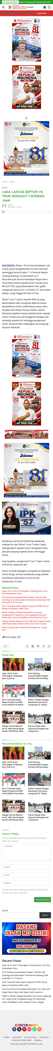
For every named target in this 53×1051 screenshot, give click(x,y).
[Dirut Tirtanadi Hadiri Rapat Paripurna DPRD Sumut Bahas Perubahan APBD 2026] (13, 690)
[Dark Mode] (44, 7)
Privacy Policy (30, 1037)
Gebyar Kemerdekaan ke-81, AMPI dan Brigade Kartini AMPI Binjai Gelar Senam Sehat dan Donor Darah (26, 622)
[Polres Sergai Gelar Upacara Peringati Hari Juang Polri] (39, 717)
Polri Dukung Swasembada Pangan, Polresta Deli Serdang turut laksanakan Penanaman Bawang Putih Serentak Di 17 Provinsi (26, 599)
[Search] (49, 7)
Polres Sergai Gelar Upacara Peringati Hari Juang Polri (24, 628)
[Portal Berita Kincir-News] (20, 7)
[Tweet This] (33, 646)
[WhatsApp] (34, 1029)
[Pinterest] (24, 1029)
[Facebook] (14, 1029)
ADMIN (10, 205)
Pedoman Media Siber (22, 1040)
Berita (4, 187)
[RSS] (39, 1029)
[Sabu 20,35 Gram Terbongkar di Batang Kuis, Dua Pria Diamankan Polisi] (13, 664)
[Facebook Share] (27, 646)
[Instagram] (29, 1029)
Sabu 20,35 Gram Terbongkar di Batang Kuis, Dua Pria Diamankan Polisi (24, 592)
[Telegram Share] (43, 646)
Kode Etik (17, 1037)
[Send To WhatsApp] (49, 646)
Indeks (7, 1037)
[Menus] (4, 7)
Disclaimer (44, 1037)
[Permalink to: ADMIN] (4, 205)
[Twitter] (19, 1029)
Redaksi (38, 1040)
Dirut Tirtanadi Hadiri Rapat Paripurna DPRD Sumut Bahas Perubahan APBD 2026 (25, 607)
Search (5, 910)
